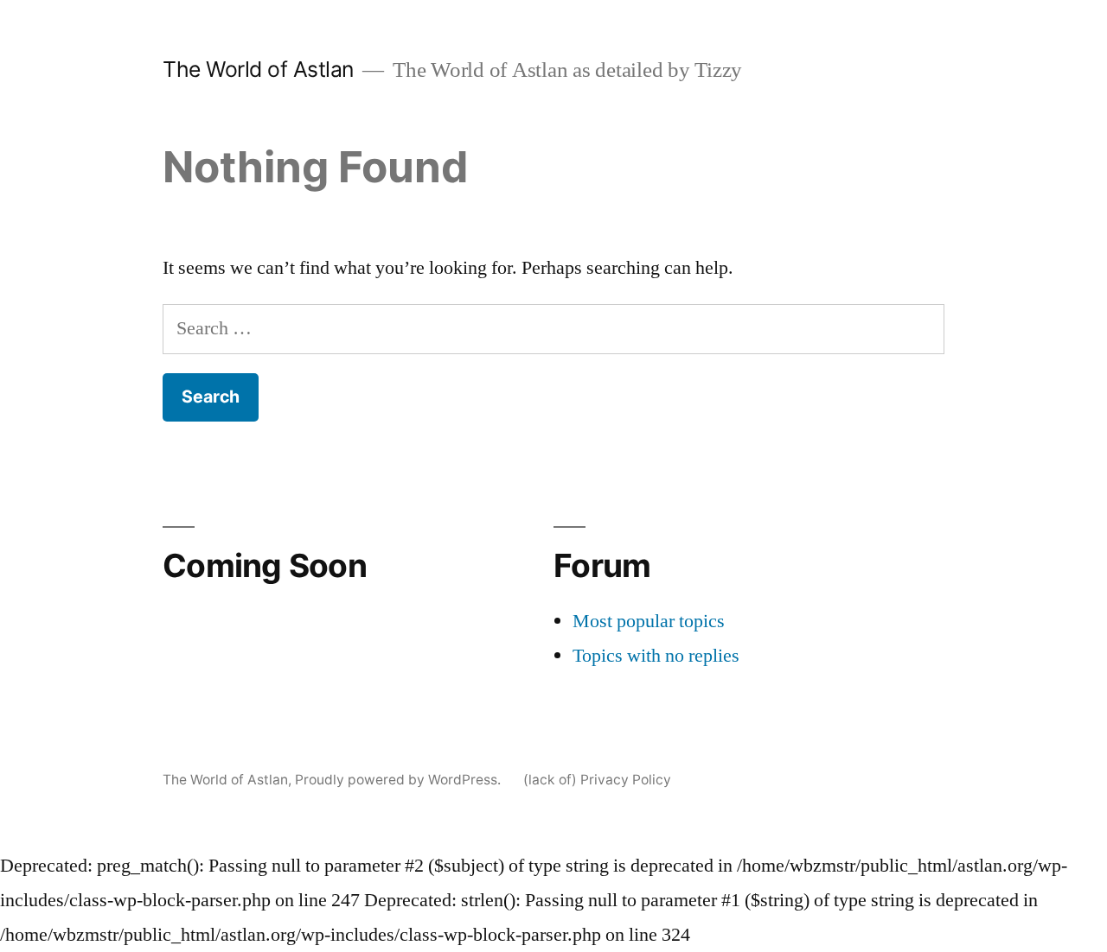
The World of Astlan (258, 69)
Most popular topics (649, 621)
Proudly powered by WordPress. (399, 779)
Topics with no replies (656, 656)
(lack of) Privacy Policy (597, 779)
